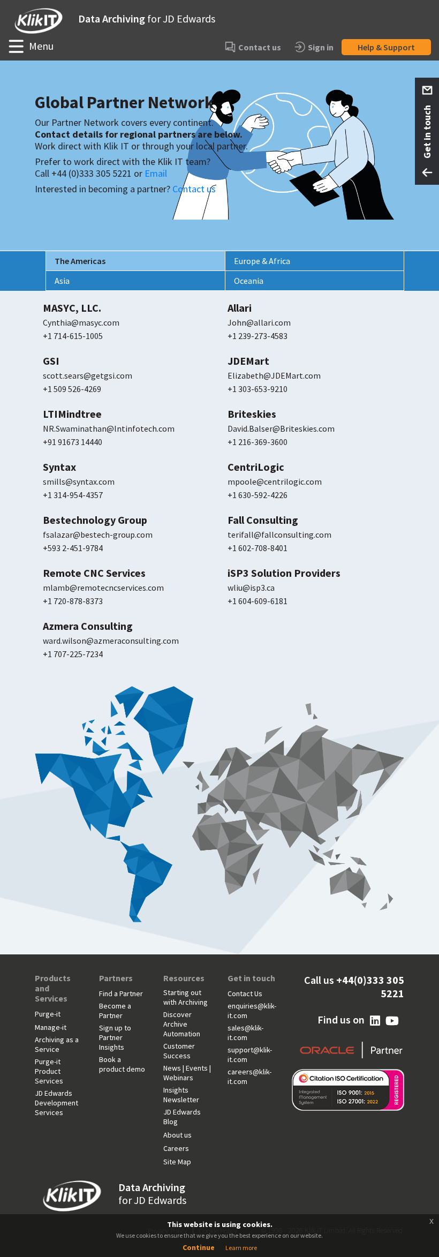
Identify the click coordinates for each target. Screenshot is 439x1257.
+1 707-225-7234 (73, 654)
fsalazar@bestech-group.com (98, 534)
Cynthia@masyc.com (81, 322)
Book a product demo (122, 1064)
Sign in (321, 47)
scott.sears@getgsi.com (87, 375)
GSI (51, 361)
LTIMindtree (72, 414)
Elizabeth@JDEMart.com (274, 375)
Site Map (177, 1161)
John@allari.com (259, 322)
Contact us (259, 47)
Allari (240, 308)
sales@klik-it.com (245, 1032)
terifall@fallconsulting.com (279, 534)
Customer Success (179, 1050)
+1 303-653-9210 (257, 388)
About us (177, 1135)
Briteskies (252, 414)
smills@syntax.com (79, 481)
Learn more (241, 1248)
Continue (199, 1247)
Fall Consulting (263, 520)
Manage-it (50, 1027)
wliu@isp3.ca (251, 587)
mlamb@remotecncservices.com (103, 587)
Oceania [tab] (248, 280)
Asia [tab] (62, 280)
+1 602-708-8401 (257, 548)
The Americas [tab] (80, 260)
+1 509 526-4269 (72, 388)
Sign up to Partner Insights (115, 1037)
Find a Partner (121, 993)
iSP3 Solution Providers (284, 573)
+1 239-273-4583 (257, 335)
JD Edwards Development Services (56, 1102)
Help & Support (386, 47)
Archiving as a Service (57, 1044)
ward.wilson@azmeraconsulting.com (111, 640)
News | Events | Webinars (187, 1072)
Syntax (59, 467)
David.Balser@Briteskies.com (281, 428)
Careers (176, 1148)
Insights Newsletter (181, 1094)
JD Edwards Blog (182, 1116)
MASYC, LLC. (72, 308)
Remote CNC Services (94, 573)
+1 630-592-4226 (257, 495)
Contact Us (245, 993)
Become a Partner (115, 1010)
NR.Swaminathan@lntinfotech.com (109, 428)
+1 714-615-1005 (73, 335)
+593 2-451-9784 (73, 548)
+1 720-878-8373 (73, 601)
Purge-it (47, 1014)
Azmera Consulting (88, 626)
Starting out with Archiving (185, 997)
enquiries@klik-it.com (252, 1010)
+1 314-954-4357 (73, 495)
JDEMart (248, 361)
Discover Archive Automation (181, 1024)
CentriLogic (256, 467)
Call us (354, 986)
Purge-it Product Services (49, 1071)
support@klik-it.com (250, 1054)
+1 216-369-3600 (257, 441)
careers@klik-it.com (249, 1076)
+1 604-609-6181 (257, 601)
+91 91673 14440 (72, 441)
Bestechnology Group (95, 520)
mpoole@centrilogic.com (275, 481)
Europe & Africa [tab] (262, 260)
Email (156, 173)
